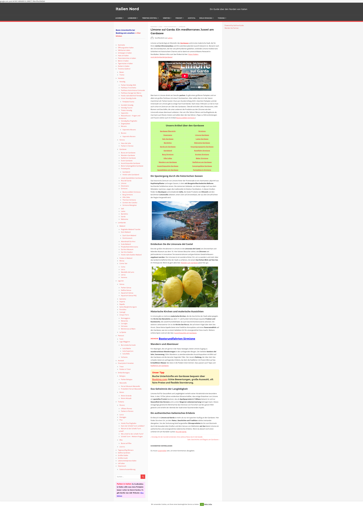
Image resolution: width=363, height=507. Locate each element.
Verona (122, 140)
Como (123, 267)
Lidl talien (121, 463)
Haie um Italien (123, 56)
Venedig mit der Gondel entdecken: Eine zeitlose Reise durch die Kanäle (177, 437)
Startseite (121, 45)
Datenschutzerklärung (127, 469)
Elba (121, 440)
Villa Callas (126, 197)
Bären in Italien (123, 61)
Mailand (122, 226)
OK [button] (202, 504)
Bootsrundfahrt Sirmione (185, 118)
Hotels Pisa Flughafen (128, 423)
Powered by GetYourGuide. (234, 25)
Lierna (123, 275)
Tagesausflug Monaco (125, 450)
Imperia (122, 302)
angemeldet (162, 451)
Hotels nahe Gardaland (131, 175)
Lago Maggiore (124, 342)
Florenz (122, 405)
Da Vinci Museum (127, 249)
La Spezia (122, 332)
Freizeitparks (125, 169)
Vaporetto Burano (129, 136)
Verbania (124, 357)
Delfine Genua (126, 290)
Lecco (123, 269)
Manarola (124, 321)
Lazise (123, 211)
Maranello (123, 383)
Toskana (221, 18)
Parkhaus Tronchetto (128, 88)
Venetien (166, 18)
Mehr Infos (208, 504)
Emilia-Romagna (124, 373)
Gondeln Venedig (127, 105)
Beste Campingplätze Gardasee (132, 166)
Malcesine (124, 219)
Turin (121, 339)
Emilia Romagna (205, 18)
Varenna (124, 277)
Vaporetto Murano (129, 130)
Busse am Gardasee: (128, 153)
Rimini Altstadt (126, 398)
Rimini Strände (126, 396)
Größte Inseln (123, 458)
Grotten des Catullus (130, 203)
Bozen (121, 72)
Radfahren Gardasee (128, 158)
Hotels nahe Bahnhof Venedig (131, 96)
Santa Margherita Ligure (128, 307)
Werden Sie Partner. (232, 28)
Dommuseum (127, 238)
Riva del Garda (181, 432)
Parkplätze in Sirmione (202, 170)
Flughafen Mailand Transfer (130, 229)
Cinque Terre (124, 315)
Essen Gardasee (126, 161)
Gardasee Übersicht (168, 131)
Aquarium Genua (127, 293)
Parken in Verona (127, 146)
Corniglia (124, 323)
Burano (123, 133)
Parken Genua (126, 288)
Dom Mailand (126, 232)
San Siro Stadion (127, 252)
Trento (121, 75)
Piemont (179, 18)
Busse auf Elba (126, 443)
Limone (123, 183)
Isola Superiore (128, 351)
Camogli (122, 312)
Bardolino (124, 214)
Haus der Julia (126, 143)
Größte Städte (123, 455)
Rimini (121, 392)
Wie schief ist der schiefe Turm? (132, 434)
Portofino (122, 309)
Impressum (122, 466)
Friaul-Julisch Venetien (126, 363)
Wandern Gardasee (128, 155)
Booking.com (159, 379)
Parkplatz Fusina (128, 102)
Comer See (123, 263)
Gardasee (122, 149)
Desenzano (125, 186)
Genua (121, 284)
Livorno (122, 447)
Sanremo (122, 299)
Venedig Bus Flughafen (129, 121)
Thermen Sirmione (129, 200)
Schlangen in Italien (125, 53)
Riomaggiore (125, 318)
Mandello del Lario (127, 272)
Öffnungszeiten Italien (126, 48)
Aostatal (191, 18)
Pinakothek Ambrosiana (129, 247)
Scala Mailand (126, 244)
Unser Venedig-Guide (128, 98)
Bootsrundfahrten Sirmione (177, 338)
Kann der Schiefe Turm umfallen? (133, 426)
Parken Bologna (126, 379)
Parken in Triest (125, 369)
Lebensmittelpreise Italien (127, 461)
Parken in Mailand (125, 258)
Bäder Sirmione (202, 158)
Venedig (122, 82)
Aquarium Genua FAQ (128, 296)
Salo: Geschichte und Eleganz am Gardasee (202, 439)
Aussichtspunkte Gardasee (130, 163)
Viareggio (122, 417)
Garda (123, 217)
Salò (122, 209)
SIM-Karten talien (124, 50)
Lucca (121, 415)
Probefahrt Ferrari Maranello (131, 389)
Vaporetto (124, 113)
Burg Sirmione (128, 195)
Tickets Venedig (126, 110)
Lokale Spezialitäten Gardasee (131, 178)
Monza (121, 261)
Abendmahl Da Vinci (128, 241)
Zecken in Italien (123, 66)
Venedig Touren (126, 108)
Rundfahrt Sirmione (202, 150)
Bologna (122, 376)
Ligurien (118, 18)
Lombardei (132, 18)
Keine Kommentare (170, 26)
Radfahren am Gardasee (160, 366)
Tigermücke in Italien (125, 63)
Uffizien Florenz (126, 409)
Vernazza (124, 326)
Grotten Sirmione (202, 154)
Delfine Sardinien (124, 453)
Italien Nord (127, 9)
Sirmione (202, 131)
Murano (124, 126)
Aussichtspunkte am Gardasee (185, 333)
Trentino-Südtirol (149, 18)
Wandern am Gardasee (189, 263)
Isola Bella (126, 354)
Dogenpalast (125, 124)
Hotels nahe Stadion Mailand (131, 255)
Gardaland (126, 172)
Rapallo (122, 304)
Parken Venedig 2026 (128, 85)
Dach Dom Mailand (129, 235)
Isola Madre (127, 348)
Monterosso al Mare (128, 329)
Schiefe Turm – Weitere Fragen (132, 436)
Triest (121, 367)
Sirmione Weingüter (130, 205)
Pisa (120, 420)
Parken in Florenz (127, 411)
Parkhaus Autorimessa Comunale (133, 90)
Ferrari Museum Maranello (130, 386)
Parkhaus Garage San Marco (131, 93)
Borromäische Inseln (128, 345)
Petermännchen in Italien (127, 58)
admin (170, 38)
